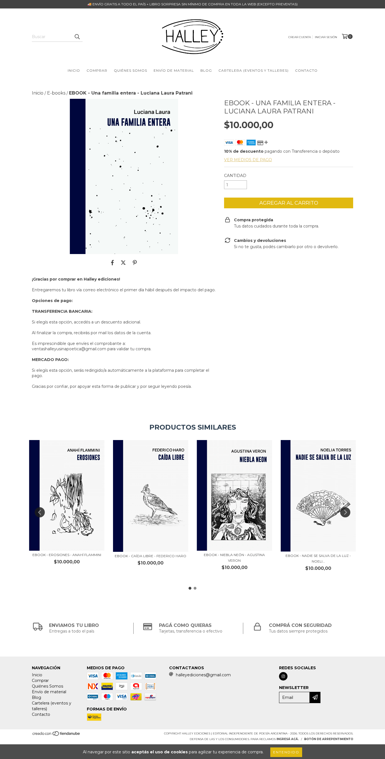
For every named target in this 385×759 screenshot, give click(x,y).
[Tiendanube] (56, 735)
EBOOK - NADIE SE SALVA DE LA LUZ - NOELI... (318, 558)
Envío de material (174, 70)
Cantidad (235, 175)
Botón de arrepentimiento (328, 739)
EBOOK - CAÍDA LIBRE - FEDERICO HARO (150, 556)
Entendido (286, 752)
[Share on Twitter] (123, 262)
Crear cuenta (299, 37)
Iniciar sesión (326, 37)
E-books (56, 93)
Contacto (306, 70)
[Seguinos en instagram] (283, 676)
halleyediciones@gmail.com (203, 674)
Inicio (74, 70)
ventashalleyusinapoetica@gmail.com (69, 348)
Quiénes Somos (130, 70)
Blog (206, 70)
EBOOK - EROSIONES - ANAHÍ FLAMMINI (66, 555)
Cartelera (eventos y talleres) (253, 70)
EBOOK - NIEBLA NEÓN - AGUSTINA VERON (234, 558)
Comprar (97, 70)
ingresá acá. (287, 739)
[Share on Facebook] (112, 262)
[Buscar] (77, 37)
